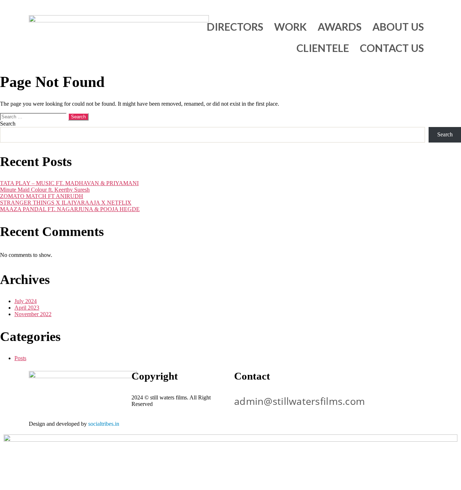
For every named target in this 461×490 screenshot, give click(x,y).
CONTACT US (392, 48)
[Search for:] (34, 116)
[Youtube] (346, 380)
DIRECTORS (235, 27)
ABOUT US (398, 27)
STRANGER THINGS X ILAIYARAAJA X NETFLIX (65, 203)
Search (7, 124)
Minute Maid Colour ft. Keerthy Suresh (45, 190)
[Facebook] (385, 380)
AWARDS (340, 27)
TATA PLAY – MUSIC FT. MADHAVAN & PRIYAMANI (69, 183)
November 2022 (33, 314)
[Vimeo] (404, 380)
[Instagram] (365, 380)
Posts (20, 358)
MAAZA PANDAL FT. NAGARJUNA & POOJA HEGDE (70, 209)
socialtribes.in (103, 424)
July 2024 (25, 301)
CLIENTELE (322, 48)
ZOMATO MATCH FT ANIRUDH (41, 196)
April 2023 (26, 308)
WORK (290, 27)
